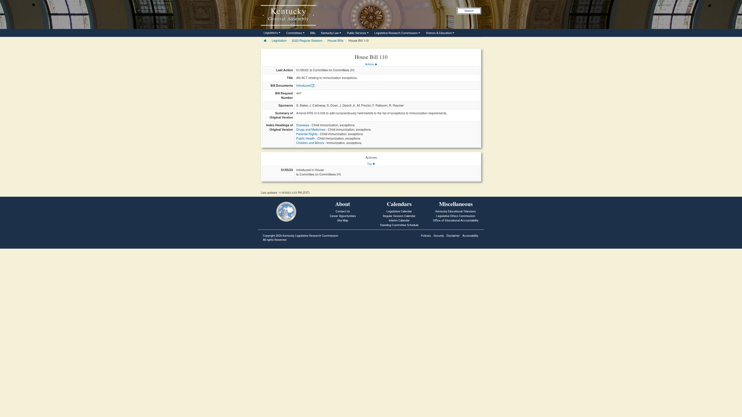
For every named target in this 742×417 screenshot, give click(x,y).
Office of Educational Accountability (455, 220)
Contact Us (343, 211)
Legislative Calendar (399, 211)
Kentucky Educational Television (456, 211)
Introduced (303, 85)
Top (370, 164)
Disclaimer (453, 235)
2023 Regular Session (307, 40)
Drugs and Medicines (310, 129)
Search (469, 11)
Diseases (302, 125)
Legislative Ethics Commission (455, 216)
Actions (370, 64)
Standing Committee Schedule (399, 225)
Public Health (305, 138)
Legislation (279, 40)
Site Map (342, 220)
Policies (426, 235)
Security (439, 235)
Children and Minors (310, 143)
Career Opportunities (343, 216)
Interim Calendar (399, 220)
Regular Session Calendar (399, 216)
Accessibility (470, 235)
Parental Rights (306, 134)
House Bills (335, 40)
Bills (312, 33)
